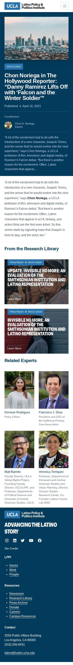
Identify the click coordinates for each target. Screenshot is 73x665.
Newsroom (16, 593)
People (14, 574)
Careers (14, 611)
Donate (14, 607)
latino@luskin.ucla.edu (19, 652)
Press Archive (18, 602)
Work (12, 569)
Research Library (20, 598)
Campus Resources (22, 616)
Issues (13, 565)
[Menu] (65, 6)
